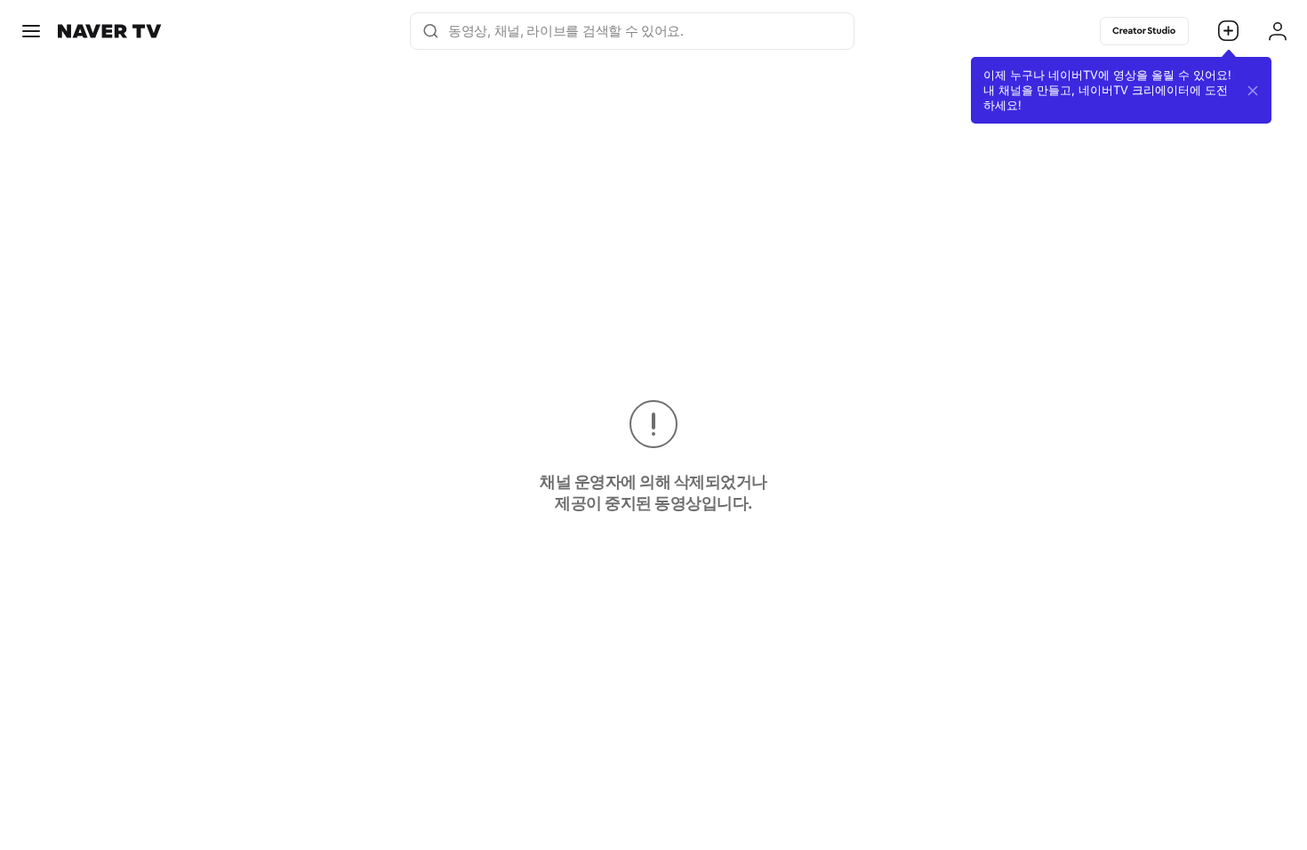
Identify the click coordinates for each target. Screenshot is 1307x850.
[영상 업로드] (1228, 31)
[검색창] (434, 31)
